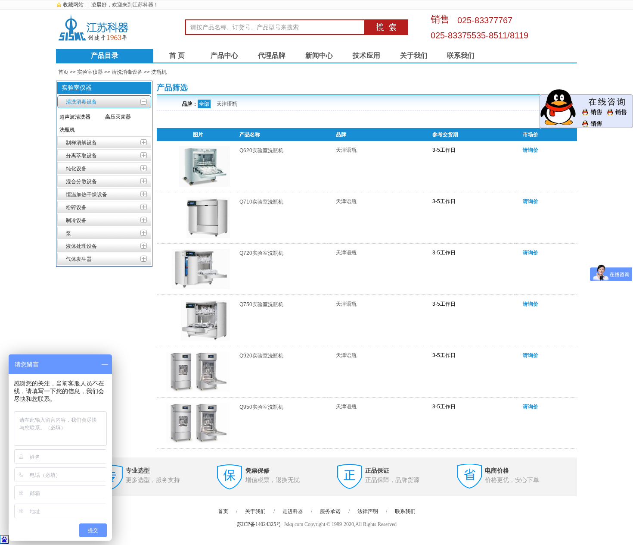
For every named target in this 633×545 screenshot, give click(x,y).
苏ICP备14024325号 (259, 524)
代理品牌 (271, 55)
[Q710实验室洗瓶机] (208, 237)
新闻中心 (319, 55)
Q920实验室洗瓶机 (261, 356)
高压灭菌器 (118, 117)
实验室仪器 (90, 72)
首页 (63, 72)
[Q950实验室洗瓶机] (198, 442)
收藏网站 (73, 5)
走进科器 (292, 511)
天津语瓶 (227, 104)
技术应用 (366, 55)
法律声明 (367, 511)
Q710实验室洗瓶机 (261, 202)
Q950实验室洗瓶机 (261, 407)
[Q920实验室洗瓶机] (198, 391)
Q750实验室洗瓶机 (261, 304)
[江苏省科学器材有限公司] (120, 28)
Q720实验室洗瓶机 (261, 253)
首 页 (177, 55)
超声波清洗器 (74, 117)
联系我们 (461, 55)
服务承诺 (330, 511)
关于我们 (414, 55)
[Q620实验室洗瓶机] (204, 186)
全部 (204, 104)
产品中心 (224, 55)
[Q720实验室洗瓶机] (200, 288)
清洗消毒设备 (127, 72)
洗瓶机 (159, 72)
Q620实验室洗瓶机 (261, 150)
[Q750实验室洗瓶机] (205, 340)
